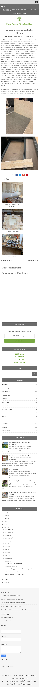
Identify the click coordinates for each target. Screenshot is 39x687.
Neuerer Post (7, 260)
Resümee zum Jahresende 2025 (10, 595)
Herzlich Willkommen (12, 231)
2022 (5, 521)
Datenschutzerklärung (7, 666)
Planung (4, 416)
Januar (7, 561)
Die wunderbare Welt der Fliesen (19, 32)
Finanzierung (6, 395)
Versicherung (6, 430)
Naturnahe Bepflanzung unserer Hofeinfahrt (22, 481)
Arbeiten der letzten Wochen (13, 571)
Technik (4, 427)
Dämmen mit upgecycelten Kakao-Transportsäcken (20, 569)
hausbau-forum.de (6, 621)
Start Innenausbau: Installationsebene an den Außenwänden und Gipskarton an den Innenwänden (22, 457)
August (7, 541)
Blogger (25, 678)
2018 (5, 582)
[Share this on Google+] (23, 175)
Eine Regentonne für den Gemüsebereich (13, 602)
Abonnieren (19, 341)
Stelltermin (5, 423)
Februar (7, 558)
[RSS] (4, 7)
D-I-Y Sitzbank (12, 256)
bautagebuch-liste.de (7, 617)
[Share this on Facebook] (20, 175)
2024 (5, 516)
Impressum (4, 663)
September (8, 538)
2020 (5, 527)
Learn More (17, 13)
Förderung (5, 398)
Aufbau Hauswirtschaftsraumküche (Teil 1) (13, 610)
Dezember (8, 529)
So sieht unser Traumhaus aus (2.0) (11, 606)
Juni (6, 546)
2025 (5, 513)
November (8, 532)
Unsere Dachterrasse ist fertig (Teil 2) (12, 599)
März (7, 555)
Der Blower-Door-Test (11, 566)
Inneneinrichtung (18, 36)
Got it (24, 13)
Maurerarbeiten (6, 413)
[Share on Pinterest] (27, 175)
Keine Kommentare (29, 36)
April (6, 552)
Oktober (7, 535)
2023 (5, 518)
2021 (5, 524)
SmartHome (5, 420)
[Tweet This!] (17, 175)
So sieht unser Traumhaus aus (13, 563)
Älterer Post (32, 260)
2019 (5, 579)
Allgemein (5, 384)
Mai (6, 549)
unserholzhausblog (27, 675)
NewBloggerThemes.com (21, 684)
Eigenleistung (6, 391)
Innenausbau (5, 405)
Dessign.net (16, 681)
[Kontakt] (2, 7)
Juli (6, 543)
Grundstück (5, 402)
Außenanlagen (6, 388)
